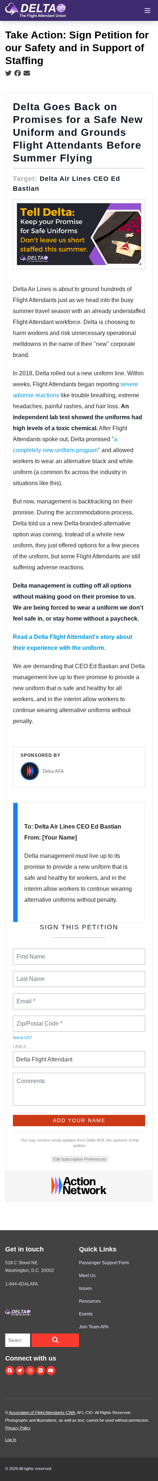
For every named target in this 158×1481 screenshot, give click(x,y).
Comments (29, 1076)
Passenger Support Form (104, 1262)
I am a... (21, 1046)
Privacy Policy (17, 1428)
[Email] (27, 73)
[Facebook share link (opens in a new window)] (17, 73)
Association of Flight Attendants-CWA (42, 1412)
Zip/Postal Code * (38, 1019)
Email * (25, 997)
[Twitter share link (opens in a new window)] (8, 73)
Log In (10, 1439)
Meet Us (87, 1275)
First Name (30, 952)
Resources (90, 1301)
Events (86, 1314)
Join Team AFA (93, 1326)
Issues (85, 1288)
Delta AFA (53, 771)
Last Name (29, 974)
